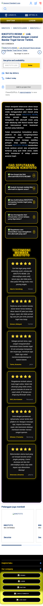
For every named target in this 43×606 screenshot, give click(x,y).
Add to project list (23, 87)
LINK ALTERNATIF (23, 593)
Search (5, 8)
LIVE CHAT (22, 599)
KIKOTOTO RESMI (30, 114)
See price (7, 537)
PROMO (22, 576)
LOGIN (32, 21)
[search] (21, 8)
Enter (30, 65)
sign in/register (25, 92)
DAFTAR (11, 21)
